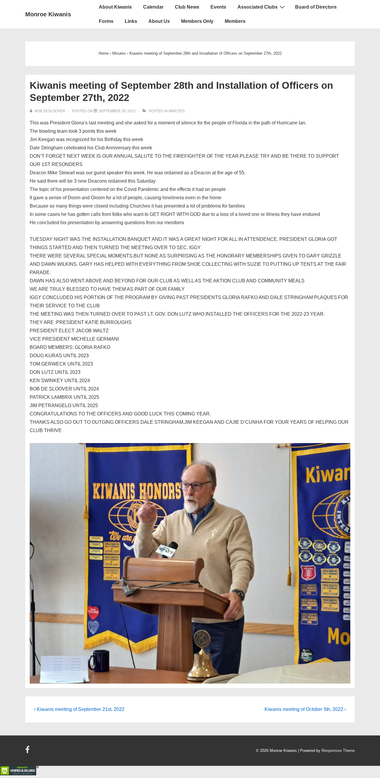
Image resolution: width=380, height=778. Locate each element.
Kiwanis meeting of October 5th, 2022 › (305, 709)
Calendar (153, 7)
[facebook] (28, 751)
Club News (187, 7)
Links (131, 21)
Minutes (177, 111)
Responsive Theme (338, 750)
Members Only (197, 21)
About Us (159, 21)
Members (235, 21)
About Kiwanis (115, 7)
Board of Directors (316, 7)
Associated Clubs (258, 7)
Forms (106, 21)
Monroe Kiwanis (48, 14)
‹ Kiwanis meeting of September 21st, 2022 (79, 709)
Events (218, 7)
